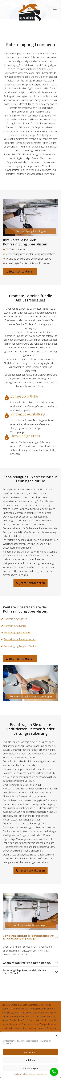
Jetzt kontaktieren (21, 271)
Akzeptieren (30, 1051)
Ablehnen (30, 1060)
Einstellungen (30, 1068)
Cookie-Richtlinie (21, 1074)
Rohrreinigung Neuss (15, 625)
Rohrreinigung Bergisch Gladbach (21, 646)
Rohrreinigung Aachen (15, 618)
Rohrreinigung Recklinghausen (19, 639)
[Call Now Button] (54, 1072)
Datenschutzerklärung (38, 1074)
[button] (56, 1035)
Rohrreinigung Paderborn (17, 632)
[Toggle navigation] (55, 7)
